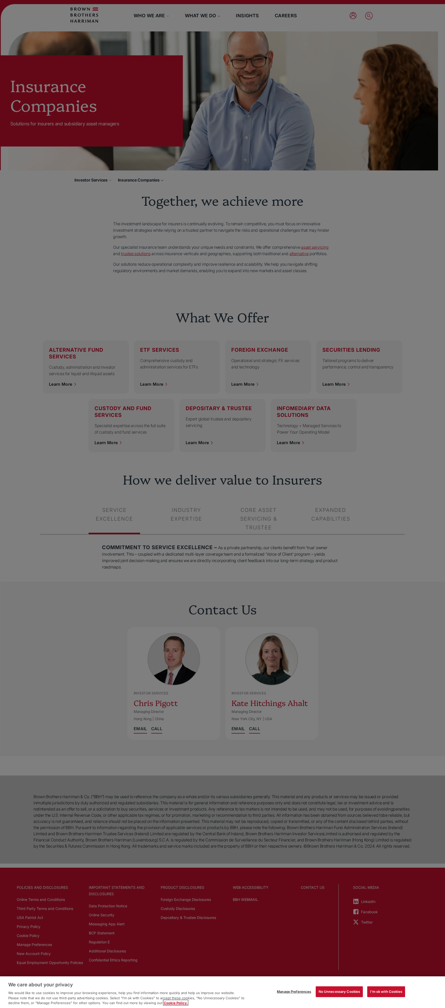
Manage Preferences (294, 991)
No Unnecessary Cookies (339, 991)
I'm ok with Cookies (386, 991)
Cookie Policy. (175, 1003)
